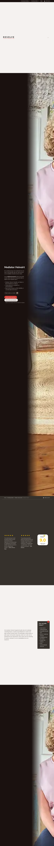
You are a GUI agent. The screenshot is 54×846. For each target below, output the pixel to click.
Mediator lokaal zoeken (18, 497)
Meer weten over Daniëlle (11, 300)
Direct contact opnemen (10, 297)
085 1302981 (19, 288)
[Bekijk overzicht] (43, 497)
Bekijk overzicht (47, 497)
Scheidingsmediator (10, 497)
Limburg (16, 283)
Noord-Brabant (8, 283)
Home (5, 497)
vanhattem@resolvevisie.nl (11, 289)
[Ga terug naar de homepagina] (8, 37)
